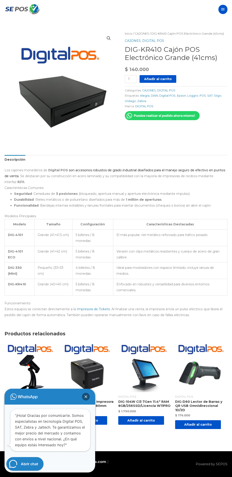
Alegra (145, 95)
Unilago (130, 101)
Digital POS (167, 95)
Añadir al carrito (158, 79)
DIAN (154, 95)
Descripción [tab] (15, 159)
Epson (181, 95)
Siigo (217, 95)
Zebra (141, 101)
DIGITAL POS (153, 41)
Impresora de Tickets (93, 309)
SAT (210, 95)
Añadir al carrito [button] (141, 420)
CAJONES (142, 33)
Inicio (129, 33)
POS (203, 95)
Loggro (192, 95)
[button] (109, 38)
